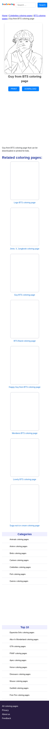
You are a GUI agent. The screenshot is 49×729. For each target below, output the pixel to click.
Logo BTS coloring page (25, 202)
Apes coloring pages (18, 660)
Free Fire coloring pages (20, 695)
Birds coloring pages (18, 553)
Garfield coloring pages (19, 688)
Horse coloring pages (18, 667)
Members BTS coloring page (24, 433)
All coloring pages (10, 706)
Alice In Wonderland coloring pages (24, 639)
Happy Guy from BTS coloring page (24, 387)
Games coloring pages (19, 581)
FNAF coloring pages (18, 653)
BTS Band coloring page (25, 341)
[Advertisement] (21, 605)
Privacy (5, 710)
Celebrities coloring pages (20, 567)
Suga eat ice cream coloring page (25, 525)
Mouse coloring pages (19, 681)
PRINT (14, 89)
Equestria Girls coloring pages (22, 632)
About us (6, 714)
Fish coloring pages (18, 574)
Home (4, 16)
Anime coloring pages (18, 546)
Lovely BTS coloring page (24, 479)
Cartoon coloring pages (19, 560)
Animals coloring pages (19, 539)
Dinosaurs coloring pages (20, 674)
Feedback (6, 718)
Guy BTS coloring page (24, 295)
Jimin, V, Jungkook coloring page (24, 249)
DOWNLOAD (30, 89)
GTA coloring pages (18, 646)
